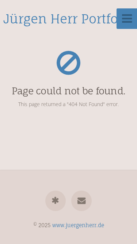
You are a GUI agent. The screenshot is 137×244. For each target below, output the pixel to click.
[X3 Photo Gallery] (55, 201)
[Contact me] (81, 201)
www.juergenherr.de (78, 225)
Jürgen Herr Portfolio (68, 18)
